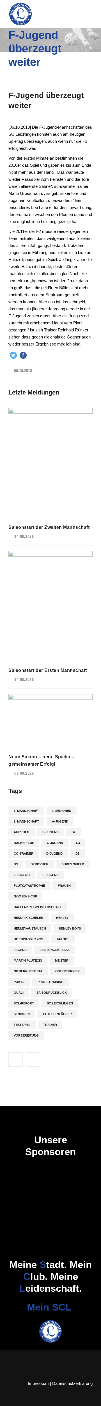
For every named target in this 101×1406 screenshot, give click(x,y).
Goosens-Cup (25, 896)
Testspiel (22, 1024)
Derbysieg (40, 864)
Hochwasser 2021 (28, 939)
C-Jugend (55, 843)
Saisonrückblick (51, 992)
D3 (16, 864)
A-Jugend (60, 821)
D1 (77, 853)
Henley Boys (70, 928)
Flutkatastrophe (29, 885)
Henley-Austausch (30, 928)
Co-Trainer (23, 853)
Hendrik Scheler (28, 917)
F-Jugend (51, 875)
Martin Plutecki (28, 960)
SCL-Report (24, 1003)
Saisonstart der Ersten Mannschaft (47, 670)
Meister (61, 960)
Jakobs (62, 939)
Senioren (22, 1014)
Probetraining (51, 982)
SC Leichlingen (60, 1003)
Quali (19, 992)
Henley (62, 917)
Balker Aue (24, 843)
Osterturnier (67, 971)
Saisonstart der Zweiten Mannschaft (48, 527)
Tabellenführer (57, 1014)
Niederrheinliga (28, 971)
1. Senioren (61, 810)
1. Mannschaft (26, 810)
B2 (73, 832)
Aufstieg (21, 832)
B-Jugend (50, 832)
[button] (13, 355)
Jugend (20, 950)
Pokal (19, 982)
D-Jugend (54, 853)
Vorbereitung (26, 1035)
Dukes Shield (72, 864)
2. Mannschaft (26, 821)
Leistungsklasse (55, 950)
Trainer (50, 1024)
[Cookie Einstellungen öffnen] (10, 1399)
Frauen (64, 885)
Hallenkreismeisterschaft (38, 907)
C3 (78, 843)
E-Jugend (22, 875)
